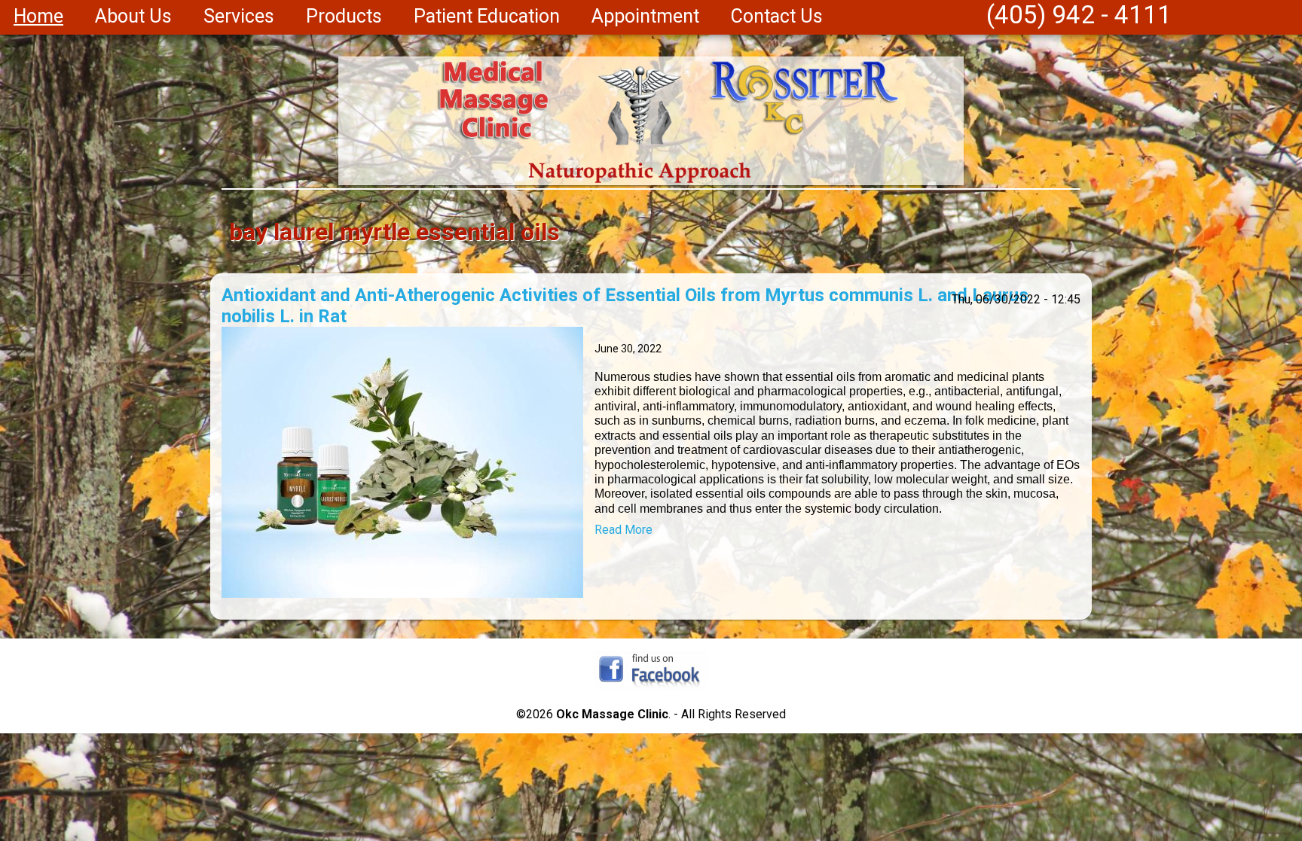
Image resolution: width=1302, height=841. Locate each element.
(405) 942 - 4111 (1079, 14)
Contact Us (777, 16)
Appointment (645, 16)
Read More (623, 530)
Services (238, 16)
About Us (133, 16)
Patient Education (487, 16)
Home (38, 16)
